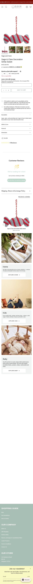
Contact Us (4, 547)
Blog (2, 512)
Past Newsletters (5, 515)
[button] (6, 7)
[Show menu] (2, 7)
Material (3, 128)
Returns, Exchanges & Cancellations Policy (11, 538)
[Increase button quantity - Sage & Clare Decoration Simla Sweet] (9, 90)
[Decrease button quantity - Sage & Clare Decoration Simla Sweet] (3, 90)
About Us (3, 528)
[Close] (30, 568)
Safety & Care (4, 124)
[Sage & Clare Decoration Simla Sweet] (16, 213)
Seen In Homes (5, 518)
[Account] (27, 7)
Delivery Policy (5, 534)
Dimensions (4, 132)
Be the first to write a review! (17, 180)
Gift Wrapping (4, 531)
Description (4, 115)
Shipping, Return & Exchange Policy (13, 191)
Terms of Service (8, 581)
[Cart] (30, 7)
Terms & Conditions (6, 544)
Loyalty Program (5, 541)
